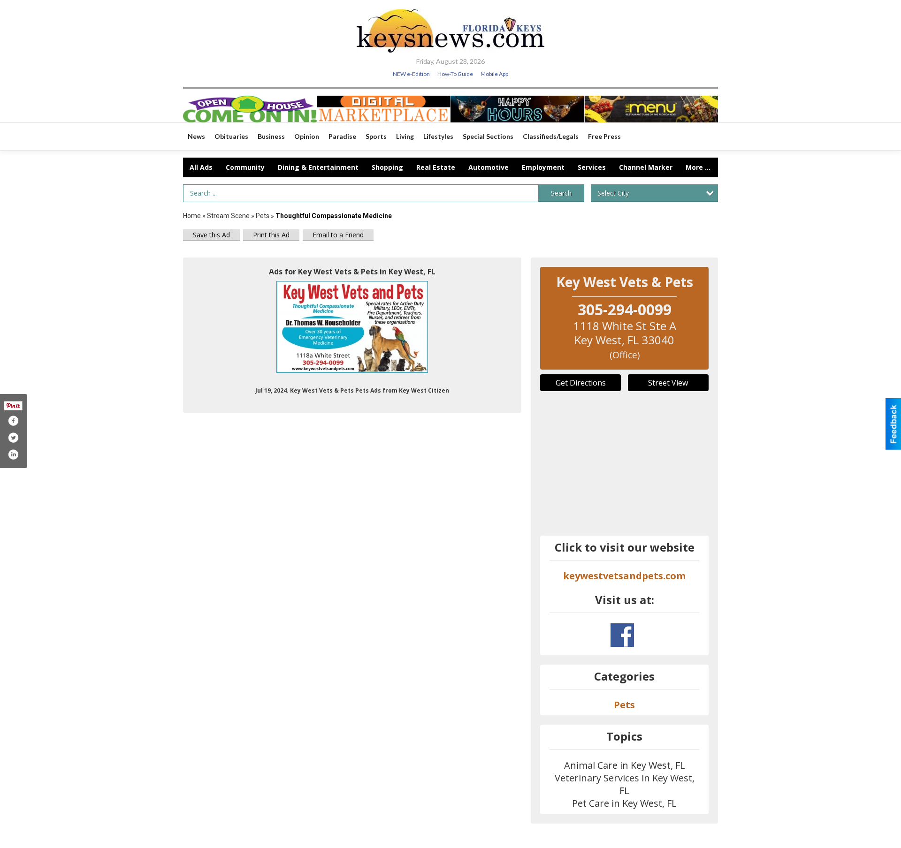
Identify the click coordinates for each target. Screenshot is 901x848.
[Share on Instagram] (13, 454)
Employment (543, 167)
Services (592, 167)
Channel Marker (645, 167)
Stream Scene (228, 216)
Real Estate (435, 167)
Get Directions (581, 383)
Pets (263, 216)
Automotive (488, 167)
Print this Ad (271, 234)
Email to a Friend (338, 234)
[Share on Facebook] (13, 420)
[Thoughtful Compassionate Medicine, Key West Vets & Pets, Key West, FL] (352, 327)
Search (561, 193)
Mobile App (494, 73)
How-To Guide (455, 73)
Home (192, 216)
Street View (668, 383)
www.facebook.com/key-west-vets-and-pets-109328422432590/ (622, 635)
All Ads (201, 167)
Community (245, 167)
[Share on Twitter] (13, 437)
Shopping (387, 167)
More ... (698, 167)
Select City (613, 193)
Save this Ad (211, 234)
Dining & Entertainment (318, 167)
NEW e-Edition (411, 73)
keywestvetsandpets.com (624, 576)
